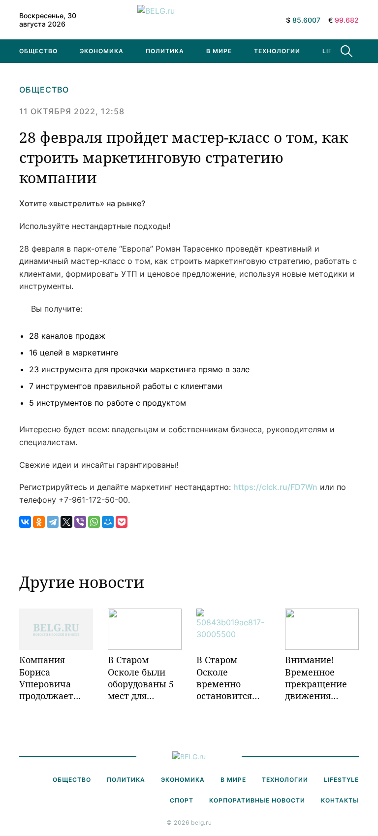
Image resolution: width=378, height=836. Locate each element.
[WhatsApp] (94, 522)
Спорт (181, 800)
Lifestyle (341, 779)
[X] (66, 522)
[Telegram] (53, 522)
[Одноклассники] (39, 522)
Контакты (340, 800)
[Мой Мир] (108, 522)
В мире (219, 51)
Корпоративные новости (257, 800)
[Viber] (80, 522)
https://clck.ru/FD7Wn (275, 487)
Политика (165, 51)
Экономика (102, 51)
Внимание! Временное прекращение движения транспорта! (316, 678)
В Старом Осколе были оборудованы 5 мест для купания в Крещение (141, 678)
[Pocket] (121, 522)
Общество (38, 51)
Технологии (277, 51)
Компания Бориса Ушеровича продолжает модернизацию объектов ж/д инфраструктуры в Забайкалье (56, 678)
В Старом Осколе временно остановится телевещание (226, 678)
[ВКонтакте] (25, 522)
